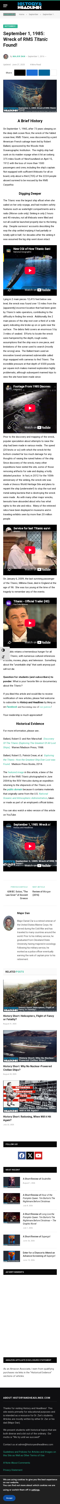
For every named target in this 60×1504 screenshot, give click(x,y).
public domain (14, 789)
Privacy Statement (12, 1470)
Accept (9, 1498)
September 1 (10, 26)
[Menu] (5, 5)
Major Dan (19, 56)
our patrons (45, 706)
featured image (16, 772)
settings (35, 1489)
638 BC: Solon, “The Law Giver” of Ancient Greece (17, 895)
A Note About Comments (16, 1462)
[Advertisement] (30, 1316)
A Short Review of (37, 1179)
